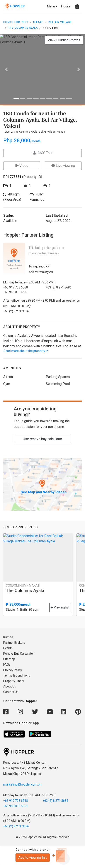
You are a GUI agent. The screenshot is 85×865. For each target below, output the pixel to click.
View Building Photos (64, 40)
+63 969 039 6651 (15, 806)
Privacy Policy (12, 670)
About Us (9, 686)
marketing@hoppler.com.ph (22, 784)
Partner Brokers (14, 642)
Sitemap (9, 659)
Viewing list (61, 607)
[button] (6, 69)
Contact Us (10, 692)
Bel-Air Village (60, 22)
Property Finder (13, 681)
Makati (38, 22)
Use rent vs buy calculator (42, 439)
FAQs (6, 664)
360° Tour (44, 153)
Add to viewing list (32, 857)
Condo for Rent (15, 22)
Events (8, 648)
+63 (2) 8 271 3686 (55, 800)
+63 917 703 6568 (15, 800)
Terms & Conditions (16, 675)
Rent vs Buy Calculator (18, 653)
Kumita (8, 637)
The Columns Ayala (23, 27)
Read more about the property (24, 351)
